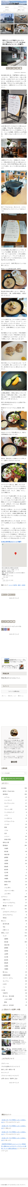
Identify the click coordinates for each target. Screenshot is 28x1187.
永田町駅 (23, 585)
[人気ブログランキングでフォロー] (12, 778)
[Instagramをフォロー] (5, 629)
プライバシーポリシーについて (10, 1075)
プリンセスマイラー (14, 738)
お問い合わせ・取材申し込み (9, 1078)
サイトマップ (5, 1072)
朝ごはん (5, 594)
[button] (25, 773)
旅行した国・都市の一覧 (8, 1069)
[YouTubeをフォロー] (8, 629)
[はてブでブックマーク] (13, 68)
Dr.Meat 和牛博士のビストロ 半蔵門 (11, 541)
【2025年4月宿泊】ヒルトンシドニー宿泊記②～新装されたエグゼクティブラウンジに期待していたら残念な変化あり (13, 1146)
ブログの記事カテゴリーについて (10, 1066)
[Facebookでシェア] (10, 68)
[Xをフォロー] (2, 629)
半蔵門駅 (15, 585)
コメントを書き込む (14, 691)
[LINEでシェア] (17, 68)
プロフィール (5, 1063)
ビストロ (10, 585)
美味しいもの (12, 594)
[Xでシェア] (7, 68)
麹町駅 (19, 585)
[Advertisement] (14, 609)
